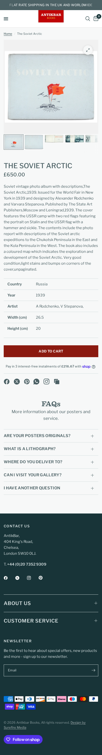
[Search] (88, 18)
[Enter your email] (93, 670)
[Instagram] (47, 382)
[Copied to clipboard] (57, 382)
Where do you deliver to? (33, 462)
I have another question (32, 488)
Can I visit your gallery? (33, 475)
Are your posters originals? (37, 435)
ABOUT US (17, 603)
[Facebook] (7, 382)
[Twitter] (20, 577)
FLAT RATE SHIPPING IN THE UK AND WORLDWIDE (50, 5)
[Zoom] (88, 50)
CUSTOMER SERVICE (31, 621)
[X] (17, 382)
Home (8, 34)
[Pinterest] (27, 382)
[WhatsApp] (36, 382)
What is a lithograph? (30, 448)
